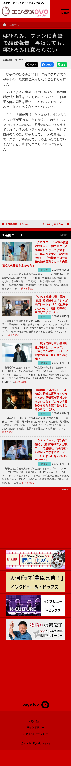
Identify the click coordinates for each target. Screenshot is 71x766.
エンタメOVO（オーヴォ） (25, 11)
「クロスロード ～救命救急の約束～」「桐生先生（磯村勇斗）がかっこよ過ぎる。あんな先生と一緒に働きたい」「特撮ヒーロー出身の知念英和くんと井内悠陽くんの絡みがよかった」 (35, 254)
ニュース (14, 24)
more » (65, 489)
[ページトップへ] (35, 707)
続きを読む (27, 288)
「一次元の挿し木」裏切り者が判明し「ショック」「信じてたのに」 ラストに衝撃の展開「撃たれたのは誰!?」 (51, 351)
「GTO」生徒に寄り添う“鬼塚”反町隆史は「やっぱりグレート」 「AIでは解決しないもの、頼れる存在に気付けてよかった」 (51, 304)
